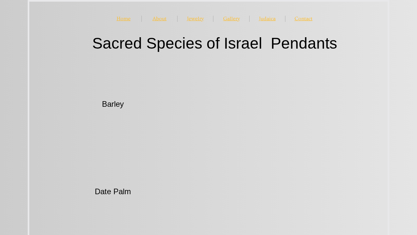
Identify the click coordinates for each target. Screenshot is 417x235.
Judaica (267, 19)
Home (124, 19)
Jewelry (195, 19)
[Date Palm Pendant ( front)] (210, 191)
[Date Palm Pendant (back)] (297, 191)
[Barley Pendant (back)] (297, 104)
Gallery (231, 19)
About (159, 19)
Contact (303, 19)
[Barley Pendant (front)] (210, 104)
